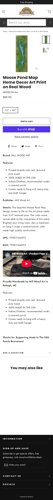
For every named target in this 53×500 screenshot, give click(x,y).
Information (12, 438)
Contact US (12, 476)
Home (5, 31)
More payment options (26, 136)
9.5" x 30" (10, 110)
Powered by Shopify (26, 497)
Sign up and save (16, 448)
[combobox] (26, 22)
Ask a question (13, 353)
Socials (9, 484)
